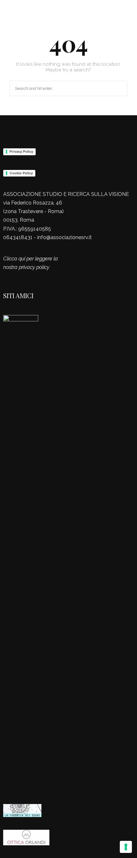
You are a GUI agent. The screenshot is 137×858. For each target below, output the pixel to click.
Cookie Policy (21, 173)
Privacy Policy (21, 151)
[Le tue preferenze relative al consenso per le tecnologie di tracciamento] (126, 847)
